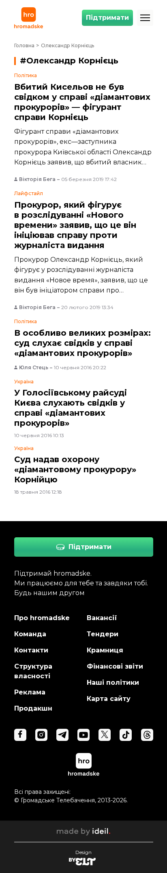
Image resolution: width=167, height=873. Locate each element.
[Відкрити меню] (145, 18)
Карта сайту (109, 699)
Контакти (31, 650)
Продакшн (33, 708)
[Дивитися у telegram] (62, 735)
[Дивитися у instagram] (41, 735)
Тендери (102, 634)
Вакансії (102, 618)
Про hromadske (42, 618)
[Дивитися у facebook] (20, 735)
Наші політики (113, 682)
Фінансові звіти (115, 666)
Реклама (29, 692)
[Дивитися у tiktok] (126, 735)
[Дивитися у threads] (147, 735)
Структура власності (33, 671)
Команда (30, 634)
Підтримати (107, 17)
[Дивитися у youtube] (83, 735)
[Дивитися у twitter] (104, 735)
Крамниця (105, 650)
